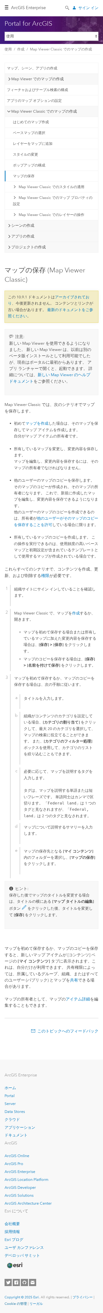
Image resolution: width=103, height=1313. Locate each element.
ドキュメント (16, 1135)
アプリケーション (20, 1127)
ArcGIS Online (17, 1155)
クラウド (12, 1119)
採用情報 (12, 1231)
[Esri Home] (14, 1265)
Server (10, 1103)
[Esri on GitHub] (24, 1282)
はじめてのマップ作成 (31, 122)
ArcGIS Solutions (19, 1195)
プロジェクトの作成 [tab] (28, 247)
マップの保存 (23, 176)
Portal (10, 1095)
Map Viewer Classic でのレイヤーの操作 (51, 215)
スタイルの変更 (25, 154)
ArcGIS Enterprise (28, 7)
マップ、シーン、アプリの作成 (32, 68)
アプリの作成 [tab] (22, 236)
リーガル (36, 1304)
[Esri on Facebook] (16, 1282)
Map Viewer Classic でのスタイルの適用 (51, 187)
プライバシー (83, 1297)
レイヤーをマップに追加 (32, 143)
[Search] (67, 7)
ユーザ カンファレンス (24, 1247)
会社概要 (12, 1223)
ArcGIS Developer (20, 1187)
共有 (74, 980)
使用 (8, 49)
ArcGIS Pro (14, 1163)
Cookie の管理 (16, 1304)
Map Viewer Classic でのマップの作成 (61, 49)
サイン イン (88, 8)
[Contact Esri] (32, 1282)
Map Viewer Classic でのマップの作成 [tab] (44, 111)
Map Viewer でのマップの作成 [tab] (37, 79)
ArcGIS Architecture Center (28, 1203)
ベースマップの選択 (29, 133)
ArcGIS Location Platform (26, 1179)
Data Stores (15, 1111)
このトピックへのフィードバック (67, 1031)
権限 (45, 575)
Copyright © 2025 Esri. (22, 1297)
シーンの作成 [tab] (22, 225)
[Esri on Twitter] (8, 1282)
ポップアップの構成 (29, 165)
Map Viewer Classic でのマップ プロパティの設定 (52, 201)
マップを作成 (36, 423)
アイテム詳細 (78, 999)
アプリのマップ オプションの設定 (34, 100)
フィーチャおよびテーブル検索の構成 (37, 90)
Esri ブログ (14, 1239)
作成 (20, 49)
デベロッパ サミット (22, 1255)
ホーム (10, 1088)
